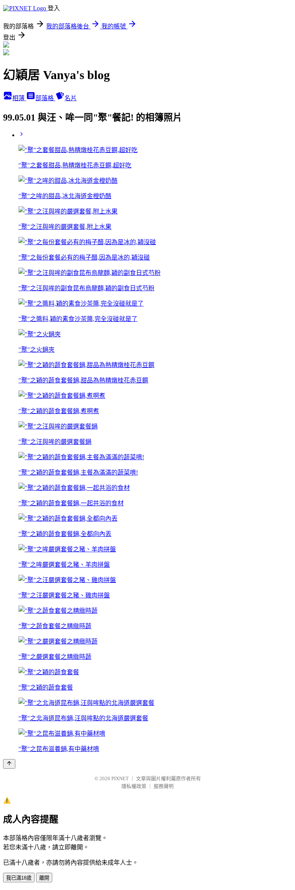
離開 (44, 878)
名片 (71, 98)
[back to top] (9, 764)
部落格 (45, 98)
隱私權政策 (133, 786)
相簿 (19, 98)
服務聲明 (164, 786)
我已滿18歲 (18, 878)
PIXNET (120, 778)
